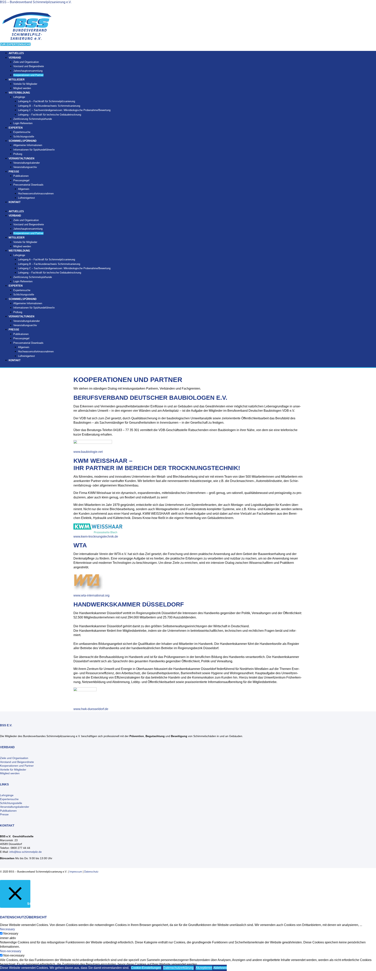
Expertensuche (21, 132)
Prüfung (17, 312)
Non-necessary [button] (10, 951)
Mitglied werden (22, 246)
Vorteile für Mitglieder (25, 83)
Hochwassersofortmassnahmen (36, 193)
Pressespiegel (21, 180)
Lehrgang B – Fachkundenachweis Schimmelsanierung (49, 105)
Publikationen (21, 175)
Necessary (10, 933)
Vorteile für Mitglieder (13, 769)
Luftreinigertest (26, 197)
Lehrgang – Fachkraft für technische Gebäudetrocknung (49, 114)
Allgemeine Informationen (27, 145)
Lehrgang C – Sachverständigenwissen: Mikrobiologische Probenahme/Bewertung (64, 110)
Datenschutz (91, 871)
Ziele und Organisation (26, 61)
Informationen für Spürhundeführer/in (34, 149)
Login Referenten (23, 123)
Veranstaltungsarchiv (25, 167)
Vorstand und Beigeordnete (28, 66)
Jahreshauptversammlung (27, 70)
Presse (4, 814)
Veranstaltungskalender (26, 162)
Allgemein (23, 189)
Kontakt (15, 202)
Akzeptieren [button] (204, 967)
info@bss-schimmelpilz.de (25, 851)
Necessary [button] (7, 929)
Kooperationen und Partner (28, 75)
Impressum (75, 871)
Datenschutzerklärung (178, 967)
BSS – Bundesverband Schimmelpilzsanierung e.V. (35, 2)
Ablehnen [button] (220, 967)
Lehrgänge (19, 97)
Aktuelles (16, 211)
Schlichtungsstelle (23, 294)
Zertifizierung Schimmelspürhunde (32, 118)
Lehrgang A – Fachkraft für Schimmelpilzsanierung (46, 101)
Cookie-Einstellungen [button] (146, 967)
